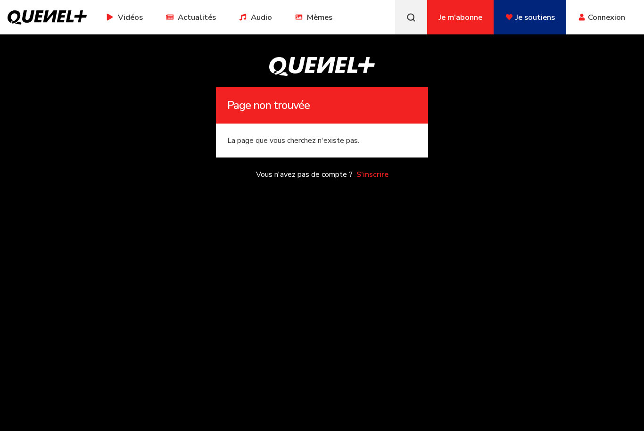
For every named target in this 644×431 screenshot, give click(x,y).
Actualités (197, 17)
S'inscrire (372, 174)
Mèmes (319, 17)
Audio (261, 17)
